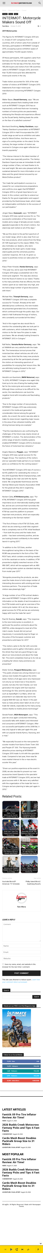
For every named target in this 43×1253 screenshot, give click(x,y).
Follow (36, 1066)
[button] (4, 3)
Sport (16, 14)
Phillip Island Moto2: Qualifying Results (33, 882)
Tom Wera (5, 26)
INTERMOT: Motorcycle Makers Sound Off (21, 20)
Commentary (7, 1134)
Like (37, 1061)
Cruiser (24, 10)
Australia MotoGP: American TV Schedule (11, 882)
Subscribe (35, 1080)
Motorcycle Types (14, 10)
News (10, 14)
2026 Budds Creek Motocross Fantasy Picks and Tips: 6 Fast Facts (20, 1127)
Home (4, 10)
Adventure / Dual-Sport (11, 1147)
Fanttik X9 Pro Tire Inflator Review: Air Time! (19, 1116)
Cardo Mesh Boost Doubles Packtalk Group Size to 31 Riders (19, 1141)
